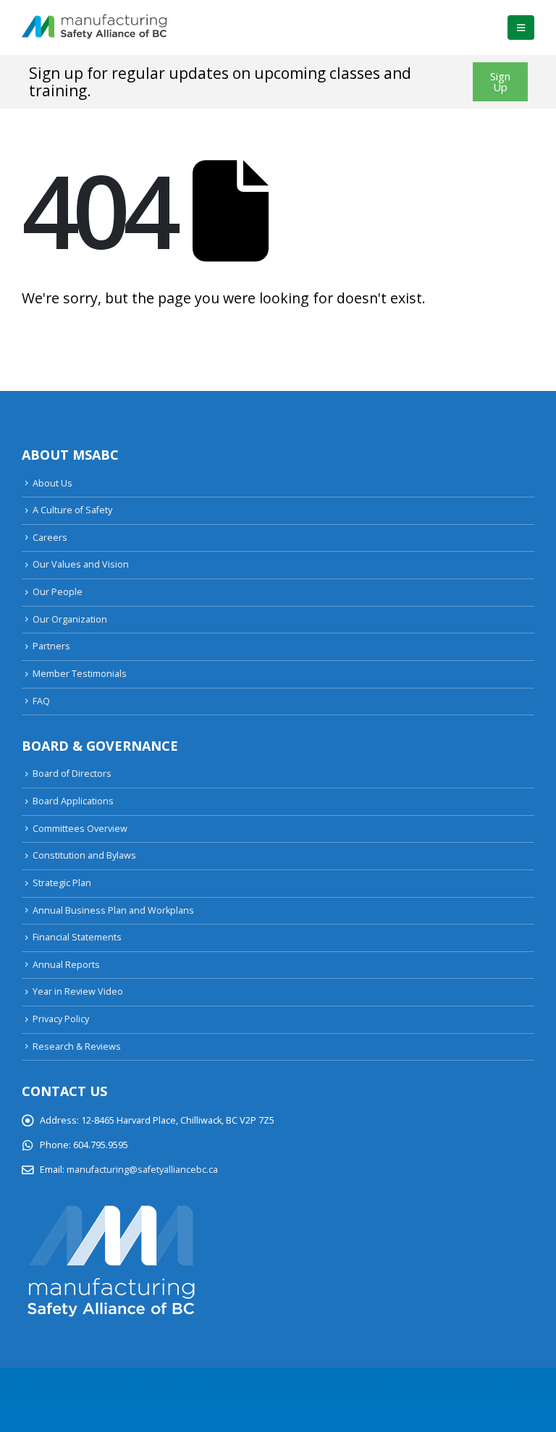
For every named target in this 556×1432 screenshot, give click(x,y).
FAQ (41, 701)
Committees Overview (80, 828)
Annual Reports (66, 965)
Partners (51, 646)
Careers (50, 537)
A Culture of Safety (72, 510)
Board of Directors (72, 773)
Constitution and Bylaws (84, 855)
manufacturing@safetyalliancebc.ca (142, 1169)
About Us (52, 483)
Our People (58, 592)
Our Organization (70, 619)
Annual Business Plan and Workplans (113, 910)
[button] (520, 27)
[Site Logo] (94, 27)
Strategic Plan (62, 883)
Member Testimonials (80, 673)
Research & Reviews (77, 1046)
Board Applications (73, 801)
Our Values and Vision (81, 564)
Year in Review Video (78, 991)
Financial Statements (77, 937)
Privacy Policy (61, 1019)
